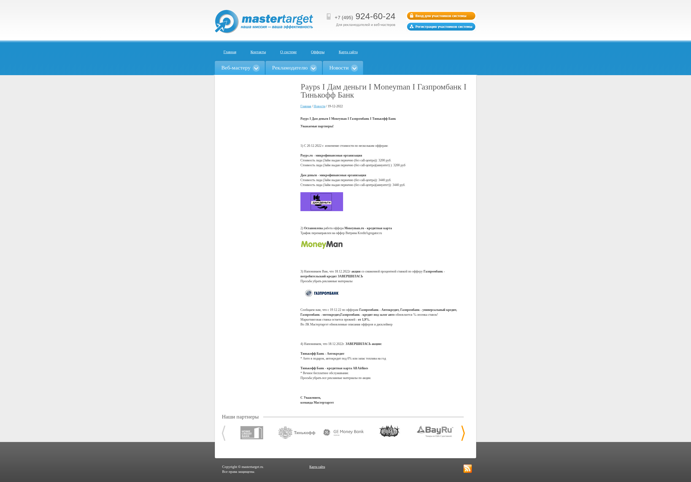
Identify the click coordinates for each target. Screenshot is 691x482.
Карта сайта (348, 52)
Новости (319, 106)
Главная (229, 52)
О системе (288, 52)
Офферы (317, 52)
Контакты (258, 52)
